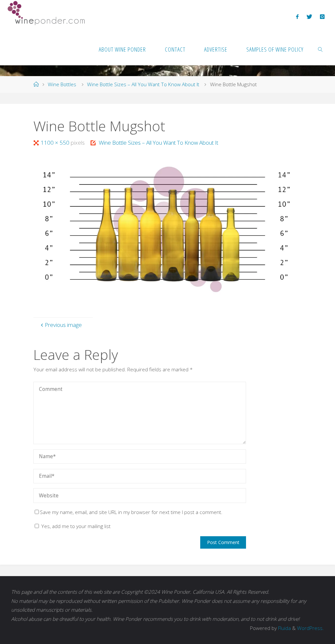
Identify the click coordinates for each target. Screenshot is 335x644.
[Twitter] (309, 16)
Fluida (284, 628)
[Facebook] (297, 16)
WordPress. (310, 628)
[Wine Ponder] (46, 13)
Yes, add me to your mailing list (75, 526)
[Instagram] (322, 16)
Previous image (63, 325)
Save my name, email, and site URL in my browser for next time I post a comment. (131, 512)
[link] (320, 49)
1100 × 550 (56, 142)
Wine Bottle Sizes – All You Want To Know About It (143, 84)
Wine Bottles (62, 84)
